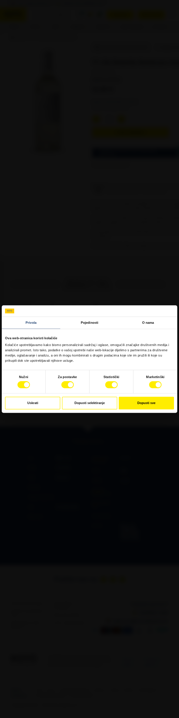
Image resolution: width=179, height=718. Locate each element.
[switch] (67, 384)
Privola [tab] (31, 322)
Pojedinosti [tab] (89, 322)
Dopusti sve (146, 403)
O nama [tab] (148, 322)
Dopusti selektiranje (89, 403)
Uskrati (32, 403)
